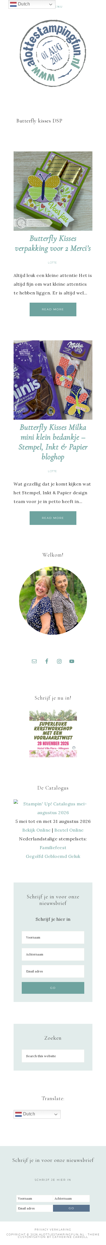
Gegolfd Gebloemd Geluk (53, 856)
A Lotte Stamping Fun (53, 53)
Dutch (28, 1114)
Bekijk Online (36, 830)
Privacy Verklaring (53, 1229)
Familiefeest (53, 847)
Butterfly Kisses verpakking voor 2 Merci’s (53, 243)
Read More (53, 309)
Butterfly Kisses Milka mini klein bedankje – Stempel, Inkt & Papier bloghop (53, 442)
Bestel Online (69, 830)
